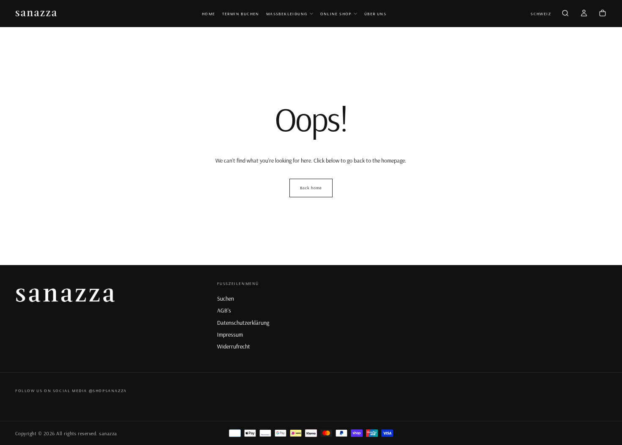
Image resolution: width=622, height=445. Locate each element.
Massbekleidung (287, 14)
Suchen (225, 298)
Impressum (230, 334)
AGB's (224, 310)
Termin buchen (240, 14)
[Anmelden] (584, 14)
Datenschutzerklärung (243, 322)
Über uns (375, 14)
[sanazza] (66, 294)
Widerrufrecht (233, 346)
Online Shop (336, 14)
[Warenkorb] (602, 14)
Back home (311, 188)
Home (208, 14)
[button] (541, 14)
